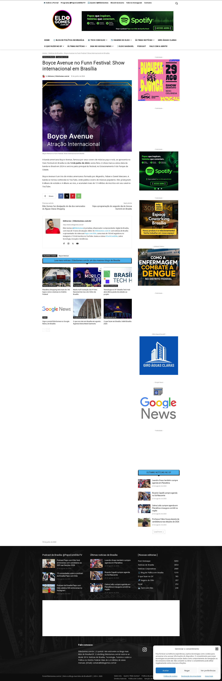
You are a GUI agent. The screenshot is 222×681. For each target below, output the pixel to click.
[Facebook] (60, 196)
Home (44, 53)
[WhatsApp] (78, 196)
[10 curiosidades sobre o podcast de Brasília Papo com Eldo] (48, 576)
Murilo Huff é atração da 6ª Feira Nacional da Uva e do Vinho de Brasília (85, 292)
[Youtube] (77, 243)
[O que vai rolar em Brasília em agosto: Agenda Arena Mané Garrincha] (87, 308)
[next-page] (48, 330)
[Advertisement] (87, 356)
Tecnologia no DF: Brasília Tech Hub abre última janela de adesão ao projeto (117, 292)
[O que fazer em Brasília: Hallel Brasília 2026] (118, 308)
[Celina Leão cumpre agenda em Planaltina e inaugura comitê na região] (144, 508)
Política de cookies (170, 676)
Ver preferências (208, 670)
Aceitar (166, 670)
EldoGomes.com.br (102, 231)
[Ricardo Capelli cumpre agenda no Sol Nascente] (144, 496)
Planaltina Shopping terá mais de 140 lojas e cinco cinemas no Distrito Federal (56, 292)
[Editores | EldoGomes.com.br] (44, 76)
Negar (187, 670)
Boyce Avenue (64, 256)
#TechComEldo (111, 236)
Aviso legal (209, 676)
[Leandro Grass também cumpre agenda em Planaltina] (144, 483)
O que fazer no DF (62, 57)
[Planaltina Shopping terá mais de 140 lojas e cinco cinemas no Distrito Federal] (56, 277)
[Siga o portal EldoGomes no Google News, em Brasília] (56, 308)
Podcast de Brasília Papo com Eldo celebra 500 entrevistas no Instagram (69, 587)
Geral (45, 317)
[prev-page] (44, 330)
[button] (217, 649)
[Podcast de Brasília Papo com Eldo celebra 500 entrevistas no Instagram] (48, 588)
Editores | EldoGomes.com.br (58, 76)
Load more (158, 532)
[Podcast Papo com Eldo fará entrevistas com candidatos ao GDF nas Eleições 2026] (48, 563)
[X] (66, 196)
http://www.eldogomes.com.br (73, 225)
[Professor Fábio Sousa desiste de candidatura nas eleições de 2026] (144, 522)
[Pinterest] (72, 196)
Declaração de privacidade (191, 676)
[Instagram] (68, 243)
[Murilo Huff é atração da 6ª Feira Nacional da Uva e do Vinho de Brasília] (87, 277)
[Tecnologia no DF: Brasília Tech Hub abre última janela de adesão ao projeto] (118, 277)
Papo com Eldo (90, 233)
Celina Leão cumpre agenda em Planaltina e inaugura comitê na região (165, 508)
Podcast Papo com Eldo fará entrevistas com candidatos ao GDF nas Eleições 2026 (69, 562)
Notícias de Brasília (56, 53)
